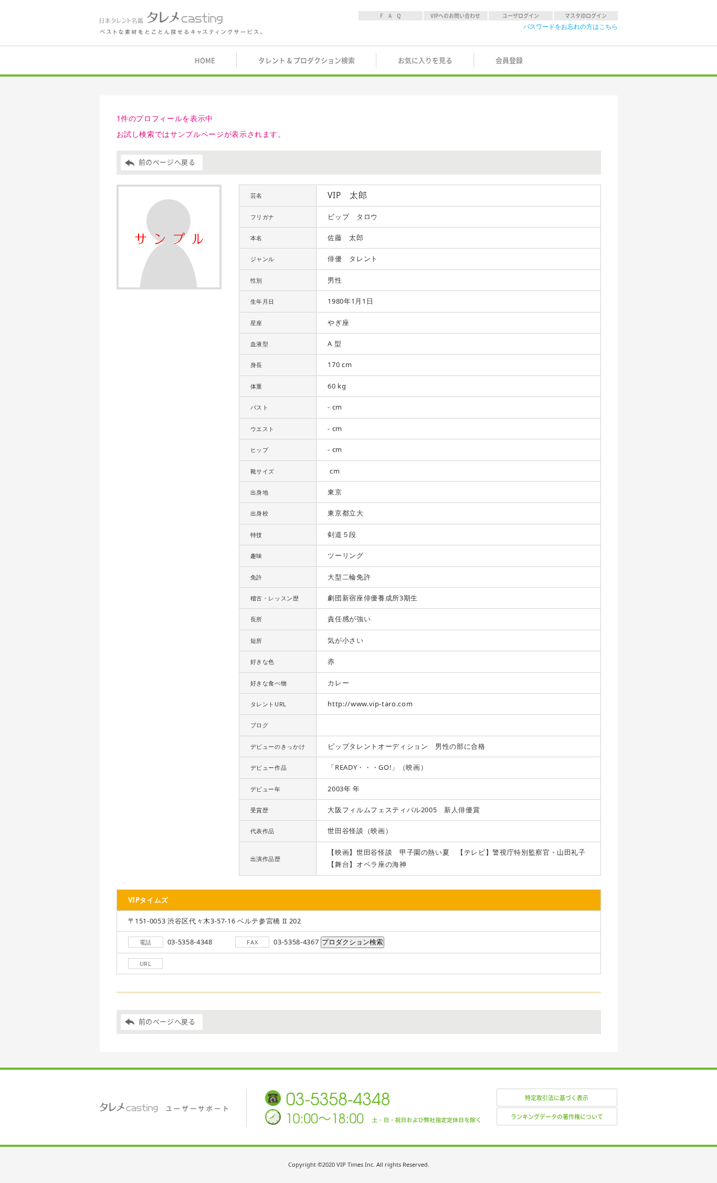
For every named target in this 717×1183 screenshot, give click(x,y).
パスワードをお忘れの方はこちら (570, 26)
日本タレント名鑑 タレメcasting (181, 23)
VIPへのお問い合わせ (455, 15)
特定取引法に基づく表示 (556, 1098)
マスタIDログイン (586, 15)
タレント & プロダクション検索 (306, 60)
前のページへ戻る (167, 162)
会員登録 (509, 60)
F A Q (390, 15)
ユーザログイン (520, 15)
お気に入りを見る (425, 60)
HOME (205, 60)
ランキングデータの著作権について (557, 1117)
